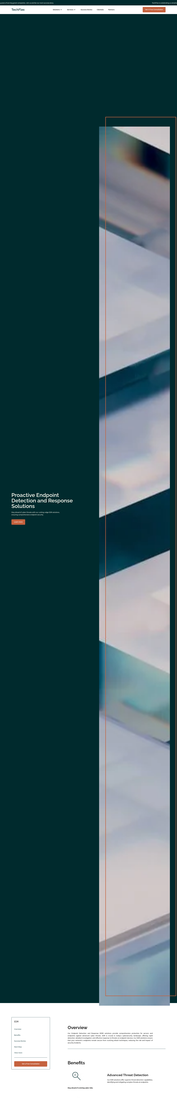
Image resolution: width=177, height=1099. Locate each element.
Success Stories (20, 1041)
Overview (17, 1029)
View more (18, 1053)
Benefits (17, 1035)
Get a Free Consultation (30, 1064)
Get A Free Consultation (154, 9)
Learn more (18, 522)
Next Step (18, 1047)
